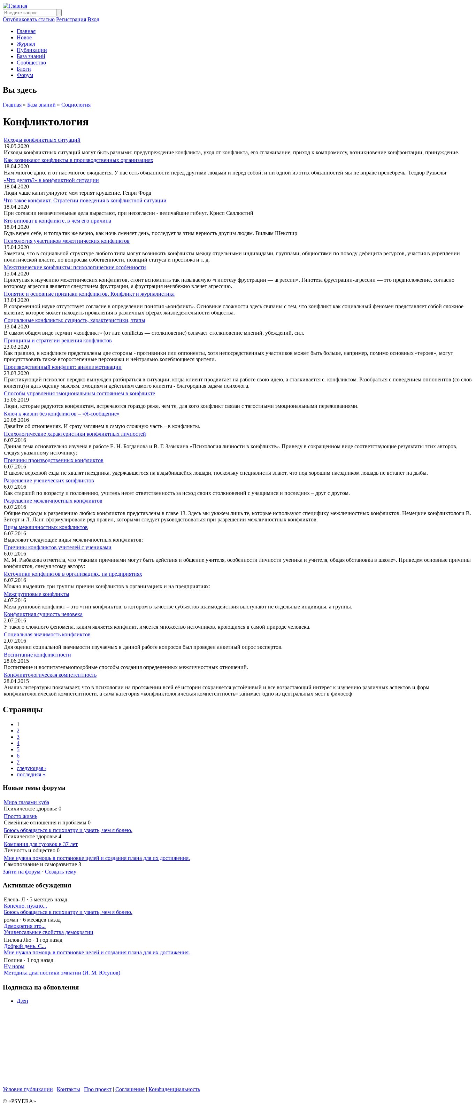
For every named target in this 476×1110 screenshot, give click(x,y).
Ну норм (14, 966)
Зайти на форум (21, 872)
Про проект (98, 1089)
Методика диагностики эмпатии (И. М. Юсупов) (62, 973)
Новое (24, 37)
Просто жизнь (20, 816)
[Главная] (15, 6)
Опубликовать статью (29, 19)
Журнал (26, 44)
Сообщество (31, 62)
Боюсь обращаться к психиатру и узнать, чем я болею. (68, 830)
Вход (93, 19)
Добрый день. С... (25, 946)
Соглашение (130, 1089)
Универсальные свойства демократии (48, 932)
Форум (25, 75)
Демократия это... (25, 926)
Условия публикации (28, 1089)
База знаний (31, 56)
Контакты (68, 1089)
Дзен (22, 1001)
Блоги (24, 69)
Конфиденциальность (174, 1089)
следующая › (31, 768)
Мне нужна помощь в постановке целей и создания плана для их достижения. (97, 858)
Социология (76, 105)
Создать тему (60, 872)
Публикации (32, 50)
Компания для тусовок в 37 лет (41, 844)
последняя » (31, 774)
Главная (26, 31)
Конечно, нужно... (25, 906)
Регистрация (71, 19)
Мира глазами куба (26, 802)
